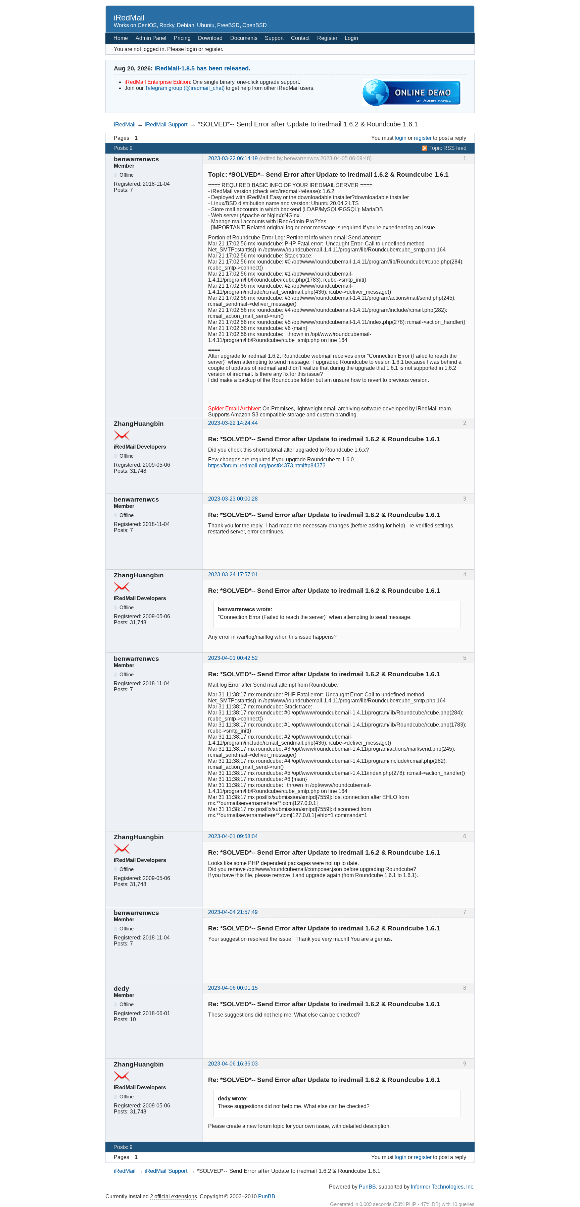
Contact (300, 38)
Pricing (182, 38)
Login (351, 38)
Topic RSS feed (448, 148)
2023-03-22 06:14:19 (233, 158)
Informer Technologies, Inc (442, 1187)
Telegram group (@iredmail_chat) (185, 88)
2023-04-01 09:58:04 (233, 836)
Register (327, 38)
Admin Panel (151, 38)
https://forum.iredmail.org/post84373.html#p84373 (267, 465)
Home (120, 38)
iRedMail (129, 17)
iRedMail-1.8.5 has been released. (202, 68)
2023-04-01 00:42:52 (233, 658)
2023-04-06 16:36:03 (233, 1064)
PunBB (367, 1187)
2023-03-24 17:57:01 (233, 574)
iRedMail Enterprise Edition (157, 82)
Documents (243, 38)
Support (274, 38)
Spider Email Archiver (234, 408)
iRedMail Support (166, 124)
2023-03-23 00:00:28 (233, 499)
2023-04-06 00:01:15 (233, 988)
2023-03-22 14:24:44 (233, 423)
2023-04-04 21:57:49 (233, 912)
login (400, 138)
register (423, 138)
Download (210, 38)
